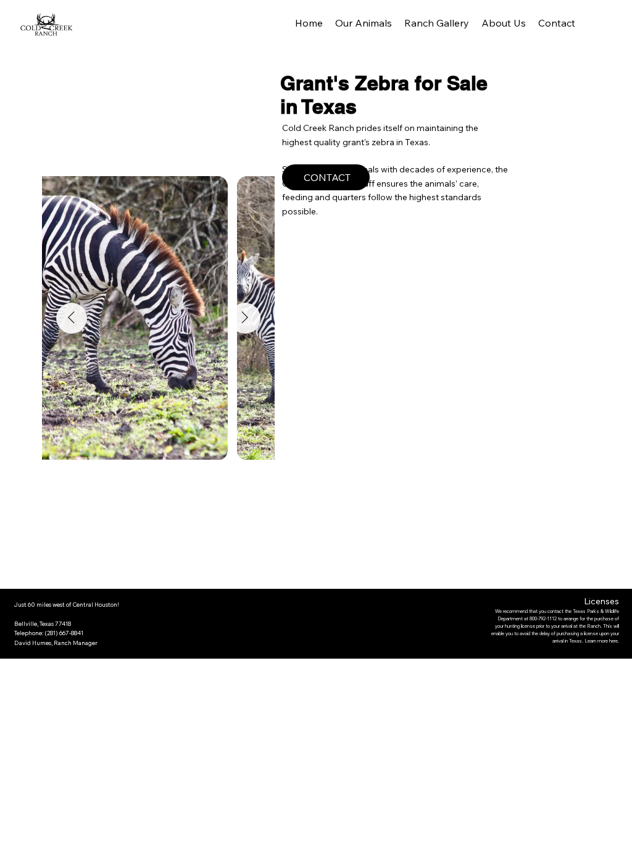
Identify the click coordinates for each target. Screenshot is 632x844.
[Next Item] (245, 318)
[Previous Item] (71, 318)
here (613, 641)
